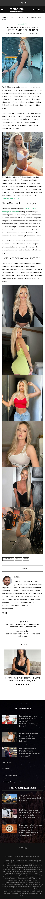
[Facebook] (33, 9)
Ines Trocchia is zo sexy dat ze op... (22, 678)
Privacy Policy (8, 779)
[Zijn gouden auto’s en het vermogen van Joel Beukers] (9, 796)
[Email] (25, 3)
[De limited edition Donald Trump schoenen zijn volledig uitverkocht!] (9, 749)
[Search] (42, 9)
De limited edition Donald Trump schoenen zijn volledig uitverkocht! (29, 749)
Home (4, 17)
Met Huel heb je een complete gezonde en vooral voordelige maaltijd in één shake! (29, 811)
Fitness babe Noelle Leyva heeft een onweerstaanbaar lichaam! (28, 734)
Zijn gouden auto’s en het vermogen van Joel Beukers (30, 795)
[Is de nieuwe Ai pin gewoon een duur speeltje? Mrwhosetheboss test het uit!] (9, 717)
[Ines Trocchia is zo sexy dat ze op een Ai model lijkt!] (22, 662)
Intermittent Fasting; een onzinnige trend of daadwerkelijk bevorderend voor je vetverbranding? (30, 827)
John (22, 33)
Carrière (6, 766)
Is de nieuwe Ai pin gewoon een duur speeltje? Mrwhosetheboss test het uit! (29, 718)
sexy (26, 559)
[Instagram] (22, 3)
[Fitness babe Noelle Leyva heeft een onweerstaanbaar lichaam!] (9, 734)
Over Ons (6, 759)
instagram (8, 559)
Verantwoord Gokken (11, 773)
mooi (18, 559)
